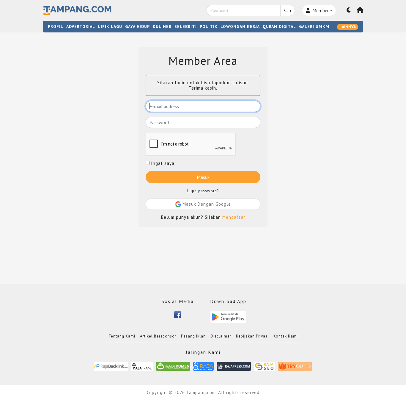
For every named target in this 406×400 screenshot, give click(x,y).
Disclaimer (220, 336)
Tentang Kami (121, 336)
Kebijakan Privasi (252, 336)
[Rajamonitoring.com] (203, 365)
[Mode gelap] (349, 10)
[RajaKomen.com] (173, 365)
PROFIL (55, 26)
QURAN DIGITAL (279, 26)
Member (320, 10)
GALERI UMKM (314, 26)
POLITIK (209, 26)
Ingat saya (162, 163)
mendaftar (233, 217)
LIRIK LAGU (110, 26)
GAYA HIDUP (137, 26)
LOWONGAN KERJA (240, 26)
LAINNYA (347, 26)
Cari (287, 10)
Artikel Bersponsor (158, 336)
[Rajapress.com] (234, 365)
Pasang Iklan (193, 336)
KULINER (162, 26)
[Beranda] (360, 10)
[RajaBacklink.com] (111, 365)
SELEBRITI (185, 26)
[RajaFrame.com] (142, 365)
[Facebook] (177, 314)
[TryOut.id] (295, 365)
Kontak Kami (285, 336)
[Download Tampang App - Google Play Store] (228, 316)
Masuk (203, 177)
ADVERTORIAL (80, 26)
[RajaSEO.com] (264, 365)
